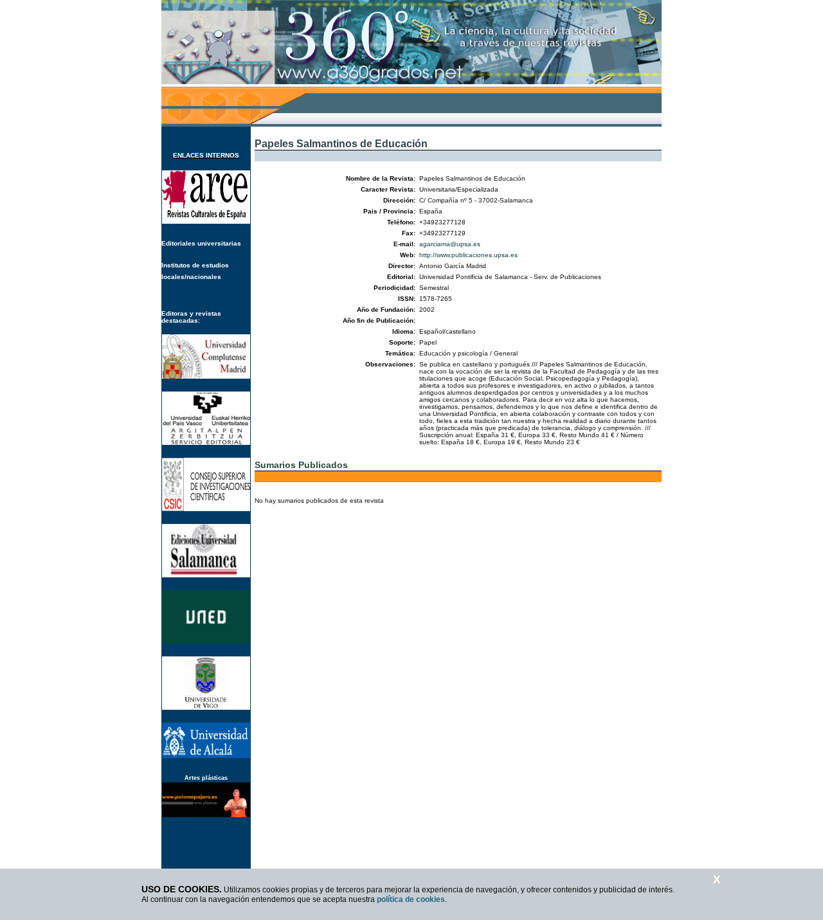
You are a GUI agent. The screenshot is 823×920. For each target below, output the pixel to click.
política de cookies (411, 899)
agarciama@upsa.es (449, 244)
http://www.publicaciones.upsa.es (468, 254)
